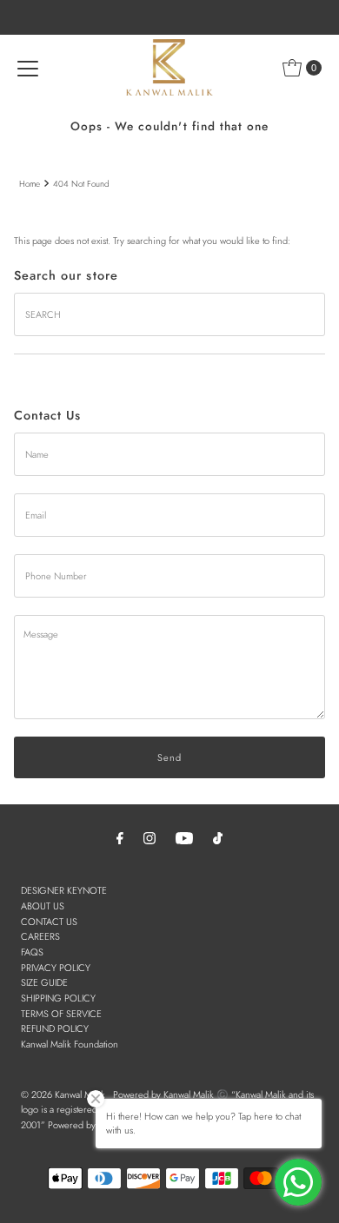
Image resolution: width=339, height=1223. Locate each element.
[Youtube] (184, 838)
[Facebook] (119, 838)
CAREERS (40, 936)
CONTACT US (49, 922)
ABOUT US (42, 906)
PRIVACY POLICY (55, 968)
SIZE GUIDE (44, 982)
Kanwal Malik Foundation (69, 1044)
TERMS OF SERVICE (61, 1014)
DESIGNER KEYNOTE (64, 890)
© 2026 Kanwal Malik (63, 1094)
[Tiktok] (218, 838)
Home (29, 183)
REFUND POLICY (55, 1028)
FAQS (32, 952)
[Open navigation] (27, 68)
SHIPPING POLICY (58, 998)
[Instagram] (149, 838)
